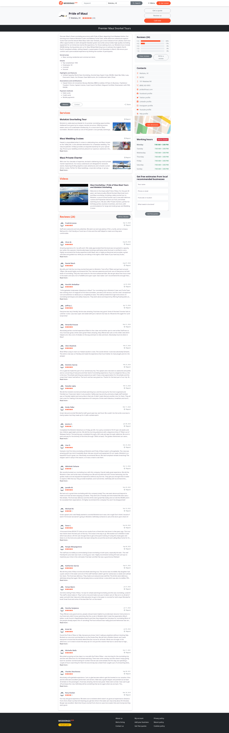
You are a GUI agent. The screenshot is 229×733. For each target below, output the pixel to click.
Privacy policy (159, 718)
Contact (77, 104)
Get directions (152, 125)
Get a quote (157, 10)
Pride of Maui (78, 13)
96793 (142, 77)
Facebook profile (146, 93)
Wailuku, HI (76, 18)
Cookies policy (159, 726)
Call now (157, 20)
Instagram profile (146, 105)
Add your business (142, 722)
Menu (152, 3)
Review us (157, 15)
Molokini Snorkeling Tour (73, 119)
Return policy (159, 722)
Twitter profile (145, 97)
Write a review (161, 57)
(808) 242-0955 (145, 85)
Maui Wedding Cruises (72, 138)
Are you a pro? (65, 725)
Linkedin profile (145, 101)
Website (65, 104)
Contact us (120, 726)
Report (128, 225)
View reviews (144, 56)
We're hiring (120, 722)
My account (139, 718)
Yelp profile (144, 114)
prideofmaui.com (146, 89)
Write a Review (123, 217)
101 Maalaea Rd (145, 81)
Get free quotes (152, 214)
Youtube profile (145, 110)
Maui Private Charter (71, 157)
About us (119, 718)
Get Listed (164, 3)
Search (137, 3)
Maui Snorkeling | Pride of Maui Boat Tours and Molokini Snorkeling (109, 186)
